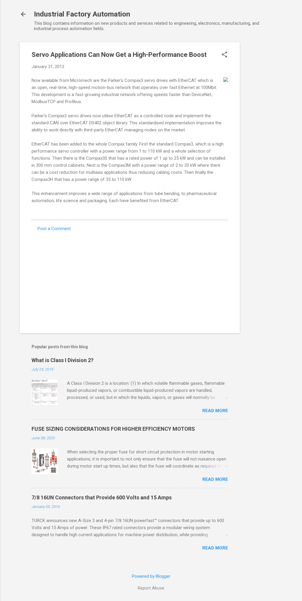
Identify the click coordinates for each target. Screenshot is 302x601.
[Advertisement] (263, 130)
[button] (224, 55)
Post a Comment (54, 228)
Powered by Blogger (151, 576)
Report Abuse (151, 588)
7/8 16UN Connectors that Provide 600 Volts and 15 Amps (102, 497)
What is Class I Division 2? (62, 360)
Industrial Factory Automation (82, 14)
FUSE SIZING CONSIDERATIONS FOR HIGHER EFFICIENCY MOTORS (113, 429)
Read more (215, 410)
